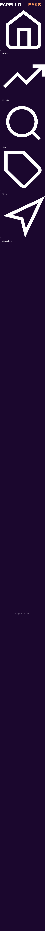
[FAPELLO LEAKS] (22, 4)
